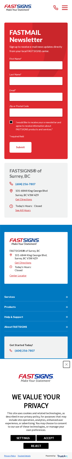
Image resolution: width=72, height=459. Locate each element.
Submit (20, 147)
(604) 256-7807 (25, 184)
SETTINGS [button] (23, 438)
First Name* (16, 58)
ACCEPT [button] (49, 438)
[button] (66, 364)
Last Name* (15, 74)
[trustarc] (62, 455)
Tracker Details (24, 455)
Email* (13, 90)
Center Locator (18, 275)
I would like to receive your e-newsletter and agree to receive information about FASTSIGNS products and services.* (38, 126)
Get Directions (23, 199)
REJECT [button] (36, 446)
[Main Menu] (65, 8)
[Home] (18, 8)
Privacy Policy (10, 455)
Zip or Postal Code (19, 106)
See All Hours (23, 210)
